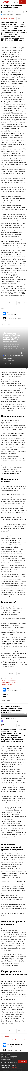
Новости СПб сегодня (6, 684)
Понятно (22, 1061)
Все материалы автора (7, 18)
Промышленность (5, 1040)
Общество (3, 681)
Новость (7, 679)
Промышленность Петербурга (8, 1038)
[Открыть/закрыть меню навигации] (14, 2)
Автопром (17, 679)
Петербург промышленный (18, 1040)
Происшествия (12, 681)
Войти (23, 2)
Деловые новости (5, 682)
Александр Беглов (14, 769)
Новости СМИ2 (5, 324)
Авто (12, 679)
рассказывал (23, 664)
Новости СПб (14, 682)
